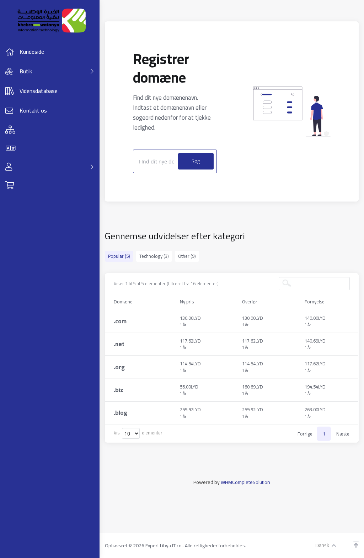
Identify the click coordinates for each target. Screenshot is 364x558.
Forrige (305, 433)
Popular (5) (119, 256)
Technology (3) (154, 256)
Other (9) (187, 256)
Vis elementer (138, 433)
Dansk (322, 545)
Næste (342, 433)
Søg (196, 161)
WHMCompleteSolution (245, 482)
